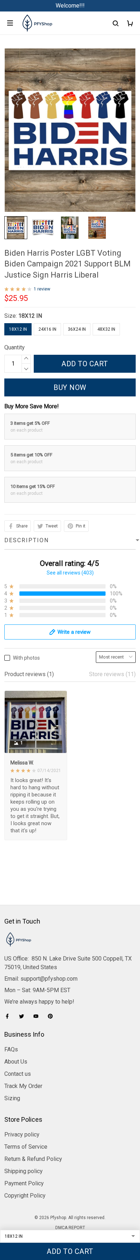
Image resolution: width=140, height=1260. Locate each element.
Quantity (14, 347)
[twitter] (24, 1016)
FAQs (11, 1049)
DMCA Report (70, 1227)
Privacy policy (21, 1134)
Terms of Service (25, 1146)
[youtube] (38, 1016)
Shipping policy (23, 1171)
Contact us (17, 1073)
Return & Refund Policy (33, 1159)
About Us (15, 1061)
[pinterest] (52, 1016)
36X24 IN (77, 329)
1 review (42, 289)
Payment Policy (24, 1183)
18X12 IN (30, 315)
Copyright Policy (25, 1195)
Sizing (12, 1098)
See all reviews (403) (70, 573)
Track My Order (23, 1086)
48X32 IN (106, 329)
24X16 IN (47, 329)
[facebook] (9, 1016)
